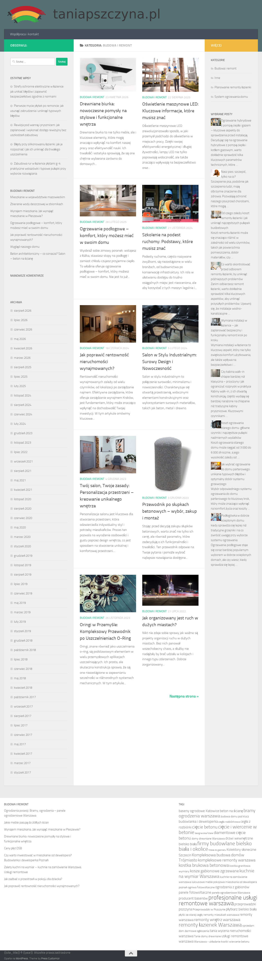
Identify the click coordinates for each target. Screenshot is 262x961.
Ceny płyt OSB (13, 848)
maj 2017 (20, 744)
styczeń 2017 (22, 772)
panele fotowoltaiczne (195, 892)
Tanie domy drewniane (207, 936)
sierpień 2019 (22, 574)
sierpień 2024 (22, 405)
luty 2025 (20, 386)
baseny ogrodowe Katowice (199, 811)
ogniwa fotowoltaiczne (201, 887)
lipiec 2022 (20, 452)
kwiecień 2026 (23, 348)
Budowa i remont (92, 97)
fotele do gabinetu (217, 850)
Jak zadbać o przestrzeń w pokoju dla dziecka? (33, 879)
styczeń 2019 (22, 631)
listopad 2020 (22, 499)
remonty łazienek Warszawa (210, 925)
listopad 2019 (22, 565)
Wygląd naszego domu (25, 247)
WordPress (22, 958)
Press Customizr (50, 958)
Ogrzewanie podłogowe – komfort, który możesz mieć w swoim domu (107, 235)
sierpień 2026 (22, 310)
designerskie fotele (204, 833)
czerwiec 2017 (23, 735)
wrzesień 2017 (23, 706)
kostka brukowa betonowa (204, 865)
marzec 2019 (22, 612)
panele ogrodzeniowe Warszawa (231, 892)
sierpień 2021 (22, 471)
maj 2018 (20, 678)
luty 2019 (20, 622)
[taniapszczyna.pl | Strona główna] (83, 14)
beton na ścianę (231, 811)
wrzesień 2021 (23, 461)
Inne (217, 78)
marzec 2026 (22, 358)
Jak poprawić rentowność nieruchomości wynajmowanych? (104, 361)
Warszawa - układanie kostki (211, 941)
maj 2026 (20, 339)
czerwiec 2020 (23, 518)
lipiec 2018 (20, 659)
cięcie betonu (205, 827)
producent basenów (193, 898)
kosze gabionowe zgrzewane (214, 871)
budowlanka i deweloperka (198, 821)
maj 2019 (20, 603)
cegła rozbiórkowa (229, 822)
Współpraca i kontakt (24, 34)
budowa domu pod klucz (235, 816)
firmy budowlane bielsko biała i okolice (215, 846)
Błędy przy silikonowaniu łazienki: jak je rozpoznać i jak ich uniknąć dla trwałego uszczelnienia (36, 149)
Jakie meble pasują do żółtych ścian (26, 822)
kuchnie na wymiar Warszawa (216, 873)
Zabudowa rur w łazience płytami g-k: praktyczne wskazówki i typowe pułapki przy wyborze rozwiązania (38, 168)
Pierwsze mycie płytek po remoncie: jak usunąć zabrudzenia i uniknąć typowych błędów (37, 111)
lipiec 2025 (20, 376)
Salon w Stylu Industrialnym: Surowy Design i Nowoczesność (169, 361)
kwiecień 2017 (23, 753)
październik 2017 (25, 697)
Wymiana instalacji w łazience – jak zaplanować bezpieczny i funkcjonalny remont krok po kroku (229, 330)
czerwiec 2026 (23, 329)
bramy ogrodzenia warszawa (217, 813)
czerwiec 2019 (23, 593)
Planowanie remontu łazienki (233, 87)
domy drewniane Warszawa (208, 838)
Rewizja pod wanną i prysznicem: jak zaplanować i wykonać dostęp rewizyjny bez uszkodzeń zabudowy (38, 130)
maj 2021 (20, 480)
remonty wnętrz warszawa (217, 919)
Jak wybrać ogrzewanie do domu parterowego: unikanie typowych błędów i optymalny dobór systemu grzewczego (230, 474)
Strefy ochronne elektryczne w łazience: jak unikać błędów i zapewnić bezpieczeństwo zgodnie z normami (37, 91)
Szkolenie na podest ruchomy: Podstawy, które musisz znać (167, 241)
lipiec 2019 (20, 584)
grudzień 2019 (23, 556)
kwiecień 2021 (23, 490)
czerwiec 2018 (23, 669)
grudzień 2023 (23, 433)
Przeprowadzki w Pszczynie (209, 909)
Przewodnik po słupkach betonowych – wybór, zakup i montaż (169, 511)
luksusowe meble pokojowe (208, 882)
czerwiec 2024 (23, 414)
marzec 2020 (22, 537)
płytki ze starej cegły (191, 915)
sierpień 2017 (22, 716)
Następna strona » (184, 696)
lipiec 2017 (20, 725)
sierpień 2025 (22, 367)
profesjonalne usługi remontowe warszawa (218, 900)
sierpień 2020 (22, 508)
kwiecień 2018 (23, 688)
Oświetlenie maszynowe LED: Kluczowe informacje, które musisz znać (170, 110)
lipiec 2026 (20, 320)
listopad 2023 (22, 442)
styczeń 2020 (22, 546)
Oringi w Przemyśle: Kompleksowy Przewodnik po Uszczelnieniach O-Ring (105, 631)
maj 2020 (20, 527)
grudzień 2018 (23, 640)
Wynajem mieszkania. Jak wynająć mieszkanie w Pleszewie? (42, 829)
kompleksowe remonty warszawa (226, 860)
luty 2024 (20, 424)
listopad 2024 (22, 395)
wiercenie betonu (239, 941)
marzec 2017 (22, 763)
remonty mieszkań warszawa (221, 915)
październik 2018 (25, 650)
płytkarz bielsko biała (241, 909)
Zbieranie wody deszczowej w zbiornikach (36, 204)
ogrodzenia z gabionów (232, 887)
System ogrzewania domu (231, 97)
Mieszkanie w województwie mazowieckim (37, 197)
